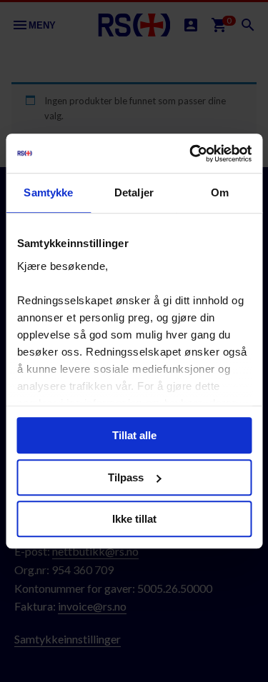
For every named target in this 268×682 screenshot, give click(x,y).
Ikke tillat (134, 519)
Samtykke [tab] (48, 192)
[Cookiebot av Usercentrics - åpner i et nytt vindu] (191, 153)
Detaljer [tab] (134, 192)
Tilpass (126, 477)
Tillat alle (134, 435)
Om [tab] (220, 192)
